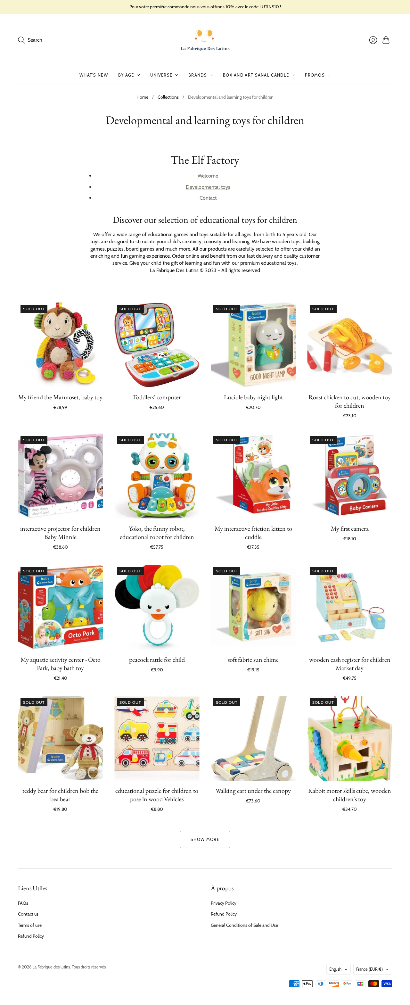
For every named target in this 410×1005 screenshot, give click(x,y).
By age (126, 75)
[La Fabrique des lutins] (205, 40)
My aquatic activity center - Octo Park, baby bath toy (60, 663)
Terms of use (30, 925)
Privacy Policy (223, 903)
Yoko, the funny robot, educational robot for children (157, 532)
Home (142, 97)
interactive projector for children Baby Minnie (60, 532)
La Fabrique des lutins (51, 966)
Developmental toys (208, 187)
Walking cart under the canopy (253, 790)
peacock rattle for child (157, 659)
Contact (208, 198)
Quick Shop (60, 377)
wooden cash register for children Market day (349, 663)
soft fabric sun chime (253, 659)
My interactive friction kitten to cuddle (253, 532)
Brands (197, 75)
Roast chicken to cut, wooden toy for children (349, 401)
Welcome (208, 176)
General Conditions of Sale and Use (244, 925)
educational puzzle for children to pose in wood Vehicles (156, 794)
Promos (315, 75)
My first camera (350, 528)
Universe (161, 75)
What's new (93, 75)
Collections (168, 97)
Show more (205, 839)
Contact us (28, 914)
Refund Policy (31, 936)
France (369, 969)
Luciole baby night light (253, 397)
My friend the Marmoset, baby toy (60, 397)
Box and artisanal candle (256, 75)
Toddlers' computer (157, 397)
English (335, 969)
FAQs (23, 903)
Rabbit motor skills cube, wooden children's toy (349, 794)
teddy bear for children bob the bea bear (60, 794)
